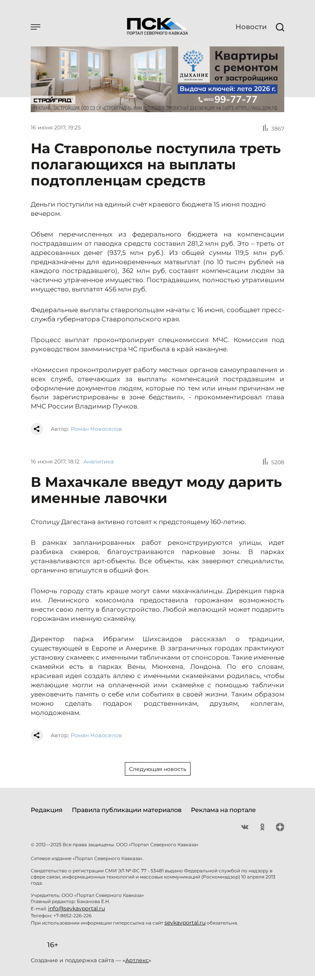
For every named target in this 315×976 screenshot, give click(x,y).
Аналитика (98, 461)
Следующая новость (157, 769)
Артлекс (137, 960)
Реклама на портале (223, 810)
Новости (251, 27)
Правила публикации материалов (127, 810)
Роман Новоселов (96, 429)
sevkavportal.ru (185, 922)
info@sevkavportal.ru (76, 908)
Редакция (47, 810)
